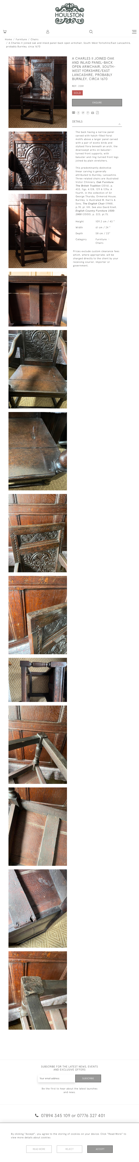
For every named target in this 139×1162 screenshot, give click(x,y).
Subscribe (88, 1078)
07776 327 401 (91, 1115)
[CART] (4, 31)
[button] (91, 31)
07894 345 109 (56, 1115)
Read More (39, 1149)
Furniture (21, 39)
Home (8, 39)
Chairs (34, 39)
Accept (100, 1149)
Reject (69, 1149)
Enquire (97, 102)
